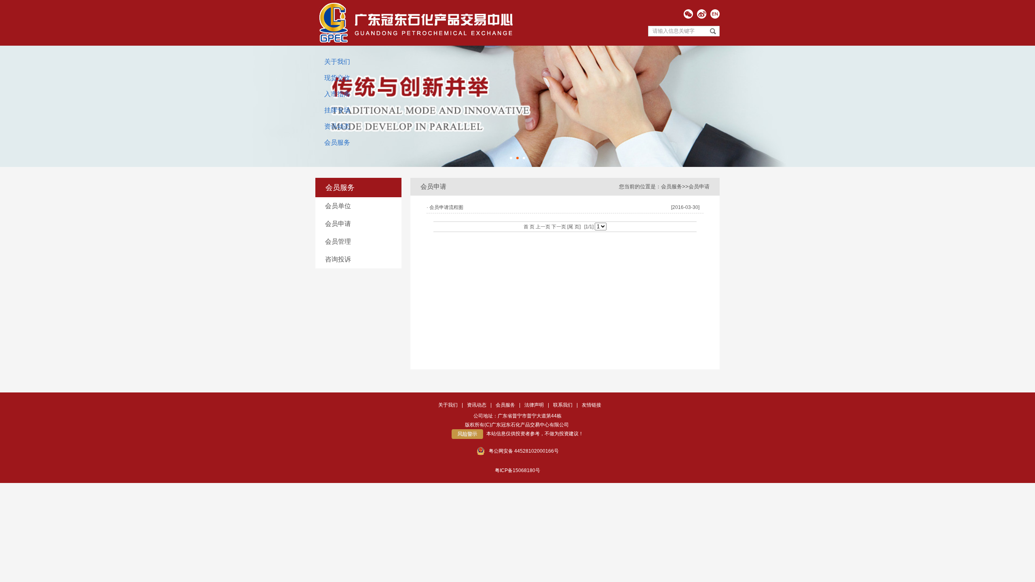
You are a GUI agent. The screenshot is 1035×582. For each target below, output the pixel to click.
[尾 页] (573, 227)
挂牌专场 (337, 110)
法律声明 (534, 405)
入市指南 (337, 94)
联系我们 (562, 405)
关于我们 (337, 61)
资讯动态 (337, 126)
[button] (511, 158)
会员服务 (337, 142)
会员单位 (338, 205)
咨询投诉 (338, 259)
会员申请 (338, 223)
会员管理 (338, 241)
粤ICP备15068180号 (517, 470)
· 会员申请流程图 (445, 207)
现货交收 (337, 77)
